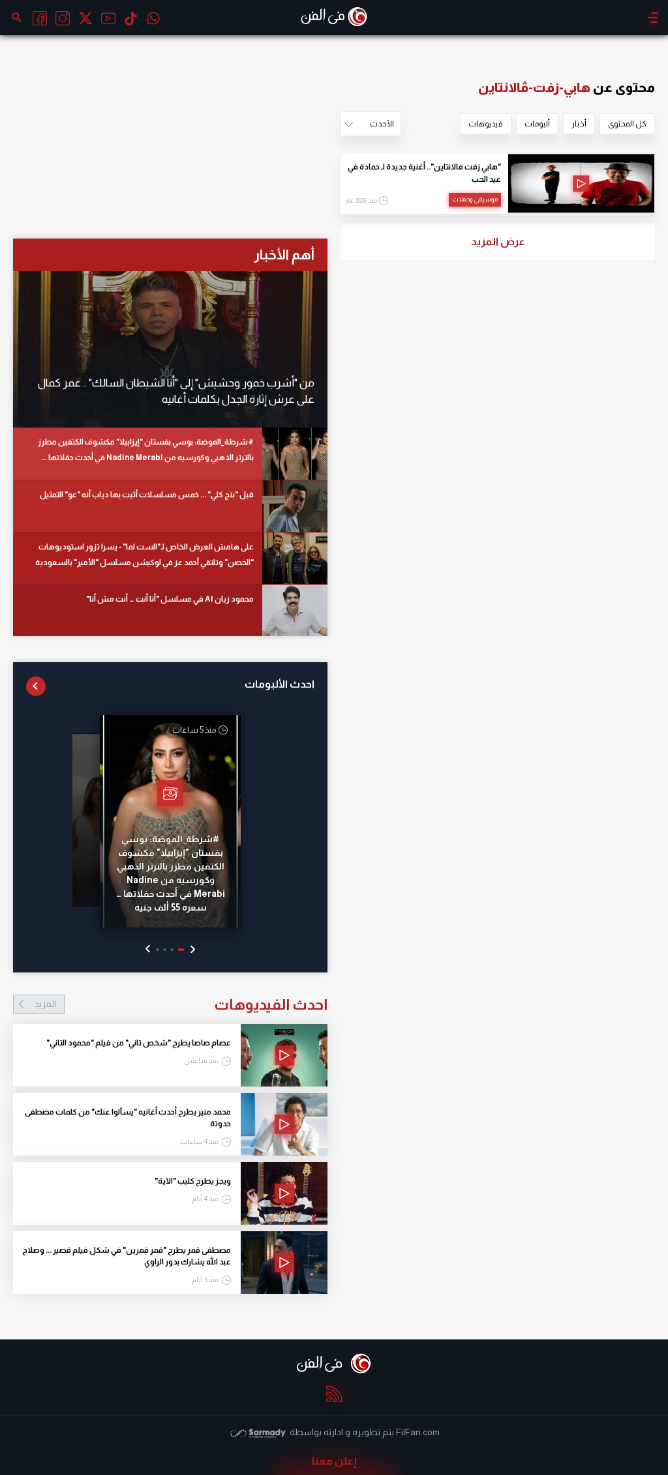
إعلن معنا (334, 1461)
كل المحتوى (627, 123)
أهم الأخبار (284, 254)
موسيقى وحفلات (475, 199)
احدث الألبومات (279, 684)
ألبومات (537, 123)
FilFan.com (418, 1432)
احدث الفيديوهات (180, 1004)
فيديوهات (485, 123)
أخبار (578, 123)
